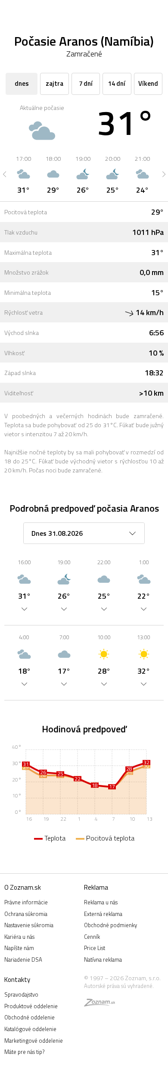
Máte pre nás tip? (24, 1051)
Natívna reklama (103, 959)
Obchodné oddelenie (29, 1017)
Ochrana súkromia (25, 913)
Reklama (96, 887)
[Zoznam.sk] (99, 1004)
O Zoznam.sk (22, 887)
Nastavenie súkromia (28, 925)
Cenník (92, 936)
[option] (23, 174)
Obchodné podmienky (110, 925)
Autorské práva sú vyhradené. (119, 985)
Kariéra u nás (19, 936)
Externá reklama (103, 913)
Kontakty (17, 979)
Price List (94, 948)
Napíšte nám (19, 948)
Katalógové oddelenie (30, 1029)
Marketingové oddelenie (33, 1040)
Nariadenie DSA (23, 959)
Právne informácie (26, 902)
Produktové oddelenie (31, 1006)
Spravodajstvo (21, 994)
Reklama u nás (101, 902)
